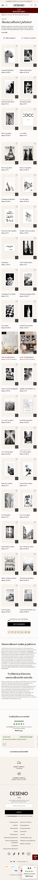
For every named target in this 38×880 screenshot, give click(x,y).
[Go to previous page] (9, 632)
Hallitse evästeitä (25, 843)
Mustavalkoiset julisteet (22, 15)
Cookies (22, 834)
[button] (29, 872)
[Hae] (6, 5)
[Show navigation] (3, 5)
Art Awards (14, 845)
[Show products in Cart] (35, 5)
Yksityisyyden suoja (26, 837)
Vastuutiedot (14, 828)
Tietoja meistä (14, 822)
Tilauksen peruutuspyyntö (27, 840)
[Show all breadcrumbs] (3, 15)
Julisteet (10, 15)
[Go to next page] (29, 632)
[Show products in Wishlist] (31, 5)
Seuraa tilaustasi (25, 828)
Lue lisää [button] (4, 32)
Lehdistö (15, 825)
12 (25, 632)
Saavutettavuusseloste (11, 837)
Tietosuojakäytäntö (12, 816)
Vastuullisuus (14, 834)
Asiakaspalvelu (24, 825)
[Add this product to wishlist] (16, 46)
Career (16, 831)
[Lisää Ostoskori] (16, 65)
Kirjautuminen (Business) (10, 849)
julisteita (30, 651)
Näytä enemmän (19, 624)
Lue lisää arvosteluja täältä (19, 751)
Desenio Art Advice (25, 822)
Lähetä (19, 812)
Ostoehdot (23, 831)
